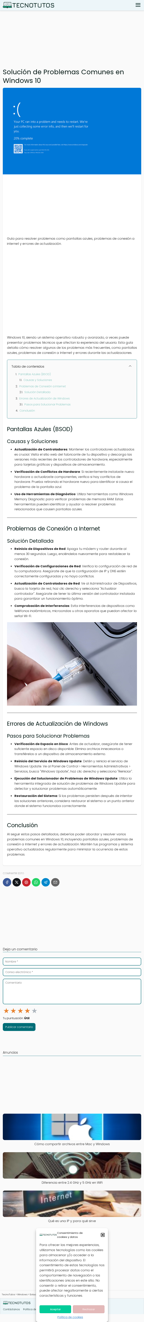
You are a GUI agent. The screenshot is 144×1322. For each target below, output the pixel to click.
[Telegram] (45, 882)
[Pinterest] (26, 882)
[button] (102, 1235)
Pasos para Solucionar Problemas (47, 404)
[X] (16, 882)
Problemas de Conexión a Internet (42, 386)
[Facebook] (7, 882)
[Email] (55, 882)
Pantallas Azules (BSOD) (34, 374)
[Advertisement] (72, 37)
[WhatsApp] (36, 882)
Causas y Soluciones (38, 380)
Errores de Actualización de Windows (44, 398)
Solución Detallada (37, 392)
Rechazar (89, 1309)
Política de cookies (70, 1317)
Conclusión (27, 411)
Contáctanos (11, 1309)
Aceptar (55, 1309)
